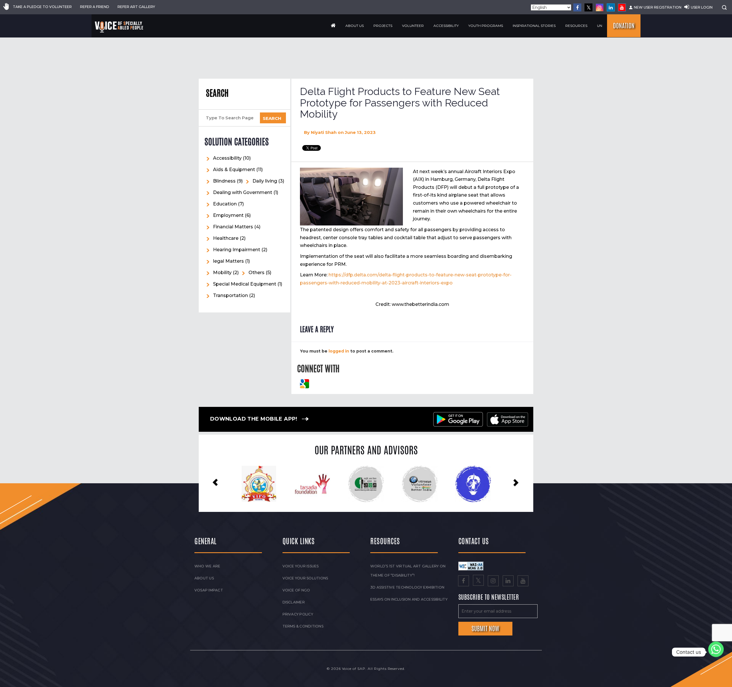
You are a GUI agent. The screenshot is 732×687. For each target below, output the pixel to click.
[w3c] (471, 565)
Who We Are (207, 566)
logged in (339, 351)
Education (225, 204)
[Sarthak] (473, 484)
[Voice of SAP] (119, 27)
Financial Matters (233, 226)
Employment (228, 215)
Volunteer (413, 25)
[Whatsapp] (716, 652)
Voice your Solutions (305, 578)
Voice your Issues (301, 566)
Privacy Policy (298, 614)
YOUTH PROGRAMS (485, 25)
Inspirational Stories (534, 25)
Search (217, 93)
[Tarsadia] (259, 484)
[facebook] (577, 7)
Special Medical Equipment (244, 284)
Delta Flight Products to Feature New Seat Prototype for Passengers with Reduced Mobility (400, 102)
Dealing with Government (242, 192)
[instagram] (599, 7)
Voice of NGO (296, 590)
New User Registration (657, 7)
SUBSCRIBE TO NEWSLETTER (488, 597)
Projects (382, 25)
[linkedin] (611, 7)
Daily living (264, 181)
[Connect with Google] (304, 383)
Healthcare (225, 238)
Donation (623, 25)
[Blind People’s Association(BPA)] (419, 484)
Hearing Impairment (236, 249)
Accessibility (446, 25)
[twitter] (588, 7)
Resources (576, 25)
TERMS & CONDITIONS (303, 626)
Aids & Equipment (234, 169)
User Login (702, 7)
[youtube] (622, 7)
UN (599, 25)
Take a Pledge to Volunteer (42, 7)
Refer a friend (94, 7)
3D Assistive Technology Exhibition (407, 587)
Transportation (230, 295)
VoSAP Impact (208, 590)
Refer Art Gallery (136, 7)
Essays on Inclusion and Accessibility (408, 599)
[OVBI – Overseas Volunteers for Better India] (366, 484)
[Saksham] (312, 484)
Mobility (222, 272)
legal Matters (228, 261)
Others (256, 272)
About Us (354, 25)
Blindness (224, 181)
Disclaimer (294, 602)
